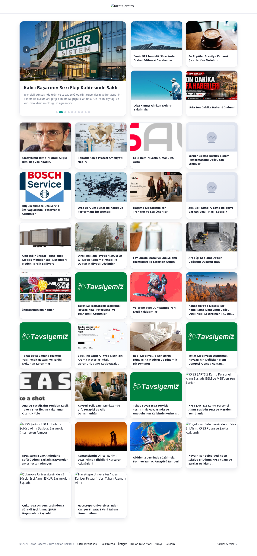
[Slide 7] (79, 118)
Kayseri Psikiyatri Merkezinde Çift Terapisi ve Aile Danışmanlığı (99, 415)
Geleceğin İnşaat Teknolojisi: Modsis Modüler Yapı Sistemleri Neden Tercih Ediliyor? (44, 266)
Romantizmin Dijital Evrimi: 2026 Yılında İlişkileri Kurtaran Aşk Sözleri (100, 465)
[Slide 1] (57, 118)
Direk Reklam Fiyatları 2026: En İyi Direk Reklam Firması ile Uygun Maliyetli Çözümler (100, 266)
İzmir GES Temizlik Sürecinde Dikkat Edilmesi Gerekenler (154, 59)
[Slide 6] (75, 118)
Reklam (170, 550)
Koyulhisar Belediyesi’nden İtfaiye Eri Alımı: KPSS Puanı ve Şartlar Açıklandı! (210, 465)
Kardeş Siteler (225, 550)
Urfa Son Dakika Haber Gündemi (212, 112)
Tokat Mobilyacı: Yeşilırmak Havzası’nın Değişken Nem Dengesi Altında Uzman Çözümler (208, 366)
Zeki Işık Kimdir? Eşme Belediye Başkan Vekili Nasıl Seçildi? (211, 216)
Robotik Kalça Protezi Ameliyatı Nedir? (100, 166)
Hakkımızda (107, 550)
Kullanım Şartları (141, 550)
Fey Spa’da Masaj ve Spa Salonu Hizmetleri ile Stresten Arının (155, 266)
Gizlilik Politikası (87, 550)
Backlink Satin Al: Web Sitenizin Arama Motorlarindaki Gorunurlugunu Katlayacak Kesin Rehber (100, 366)
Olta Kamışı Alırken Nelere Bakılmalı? (153, 112)
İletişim (122, 550)
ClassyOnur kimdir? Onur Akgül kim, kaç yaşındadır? (44, 166)
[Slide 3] (64, 118)
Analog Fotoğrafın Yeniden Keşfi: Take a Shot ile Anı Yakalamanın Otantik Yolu (45, 415)
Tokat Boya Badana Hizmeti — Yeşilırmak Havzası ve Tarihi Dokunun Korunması (43, 365)
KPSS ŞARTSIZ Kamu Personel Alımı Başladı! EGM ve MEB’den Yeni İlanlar (210, 415)
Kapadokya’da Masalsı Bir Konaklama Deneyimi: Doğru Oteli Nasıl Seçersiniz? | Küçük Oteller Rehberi (210, 316)
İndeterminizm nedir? (38, 316)
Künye (159, 550)
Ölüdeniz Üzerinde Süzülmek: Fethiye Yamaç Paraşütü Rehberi (156, 465)
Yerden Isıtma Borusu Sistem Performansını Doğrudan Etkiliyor (209, 166)
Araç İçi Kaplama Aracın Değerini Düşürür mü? (206, 266)
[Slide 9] (86, 118)
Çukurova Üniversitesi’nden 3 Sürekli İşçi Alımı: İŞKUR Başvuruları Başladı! (43, 515)
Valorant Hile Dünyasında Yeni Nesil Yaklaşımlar (154, 315)
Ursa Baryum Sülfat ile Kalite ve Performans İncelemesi (100, 216)
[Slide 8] (82, 118)
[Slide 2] (60, 118)
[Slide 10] (89, 118)
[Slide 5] (72, 118)
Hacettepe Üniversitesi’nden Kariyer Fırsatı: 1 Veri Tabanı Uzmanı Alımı (98, 515)
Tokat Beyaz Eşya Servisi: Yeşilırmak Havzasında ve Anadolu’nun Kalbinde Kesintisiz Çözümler (156, 416)
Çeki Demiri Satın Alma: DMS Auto (153, 166)
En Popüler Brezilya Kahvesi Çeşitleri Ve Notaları (208, 59)
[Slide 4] (69, 118)
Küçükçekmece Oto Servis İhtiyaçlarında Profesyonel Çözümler (41, 216)
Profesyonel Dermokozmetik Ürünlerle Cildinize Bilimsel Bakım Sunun (67, 91)
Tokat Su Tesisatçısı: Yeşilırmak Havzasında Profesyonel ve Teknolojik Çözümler (99, 315)
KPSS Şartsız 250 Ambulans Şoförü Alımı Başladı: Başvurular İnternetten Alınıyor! (45, 465)
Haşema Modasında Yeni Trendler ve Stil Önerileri (151, 216)
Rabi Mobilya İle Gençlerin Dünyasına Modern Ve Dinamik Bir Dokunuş (155, 365)
